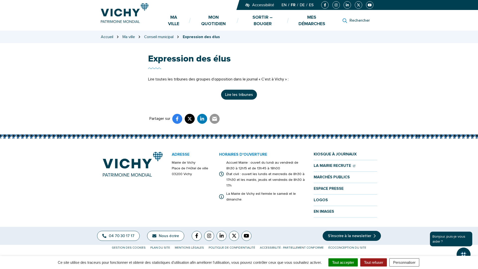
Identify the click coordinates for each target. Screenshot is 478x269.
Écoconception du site (347, 248)
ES (311, 4)
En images (324, 211)
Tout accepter (343, 262)
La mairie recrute (334, 165)
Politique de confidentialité (232, 248)
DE (302, 4)
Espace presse (329, 188)
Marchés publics (332, 177)
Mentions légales (189, 248)
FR (293, 4)
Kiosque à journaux (335, 154)
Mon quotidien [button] (213, 20)
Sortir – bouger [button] (262, 20)
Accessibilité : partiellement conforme (292, 248)
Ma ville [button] (173, 20)
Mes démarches (312, 20)
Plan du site (160, 248)
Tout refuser (373, 262)
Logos (321, 200)
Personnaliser (404, 262)
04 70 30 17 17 (121, 235)
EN (284, 4)
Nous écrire (169, 235)
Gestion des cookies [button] (129, 248)
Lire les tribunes (239, 94)
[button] (464, 255)
